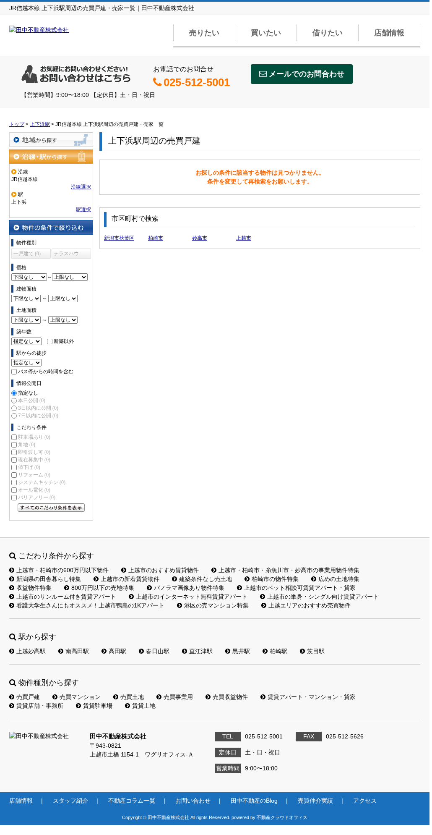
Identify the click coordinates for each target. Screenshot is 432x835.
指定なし (28, 393)
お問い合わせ (193, 800)
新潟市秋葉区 (119, 238)
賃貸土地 (144, 705)
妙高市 (199, 238)
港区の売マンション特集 (216, 605)
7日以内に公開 (38, 416)
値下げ (29, 467)
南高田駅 (77, 651)
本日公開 (31, 400)
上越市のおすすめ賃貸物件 (163, 570)
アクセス (365, 800)
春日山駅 (157, 651)
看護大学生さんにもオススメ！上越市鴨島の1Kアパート (90, 605)
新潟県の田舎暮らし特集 (48, 579)
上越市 (243, 238)
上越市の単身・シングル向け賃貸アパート (323, 596)
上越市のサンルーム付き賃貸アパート (66, 596)
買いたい (266, 33)
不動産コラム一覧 (131, 800)
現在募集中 (34, 460)
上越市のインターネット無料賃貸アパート (191, 596)
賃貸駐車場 (97, 705)
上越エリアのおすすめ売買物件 (309, 605)
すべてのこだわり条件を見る (51, 507)
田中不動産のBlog (254, 800)
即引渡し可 (34, 452)
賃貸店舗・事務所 (39, 705)
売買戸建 (28, 697)
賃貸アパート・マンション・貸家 (312, 697)
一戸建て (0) (27, 254)
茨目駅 (316, 651)
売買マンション (80, 697)
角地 (26, 445)
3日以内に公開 (38, 408)
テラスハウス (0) (66, 255)
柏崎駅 (278, 651)
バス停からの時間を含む (45, 371)
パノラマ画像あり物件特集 (189, 587)
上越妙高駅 (31, 651)
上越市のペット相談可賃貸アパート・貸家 (300, 587)
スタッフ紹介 (70, 800)
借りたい (327, 33)
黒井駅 (241, 651)
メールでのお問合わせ (306, 74)
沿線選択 (81, 187)
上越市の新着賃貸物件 (130, 579)
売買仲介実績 (315, 800)
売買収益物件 (230, 697)
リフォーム (34, 475)
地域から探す (51, 139)
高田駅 (117, 651)
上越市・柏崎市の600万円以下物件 (62, 570)
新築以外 (64, 341)
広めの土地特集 (338, 579)
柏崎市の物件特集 (275, 579)
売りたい (204, 33)
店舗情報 (389, 33)
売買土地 (132, 697)
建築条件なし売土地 (205, 579)
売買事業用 (178, 697)
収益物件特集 (34, 587)
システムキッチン (41, 482)
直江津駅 (201, 651)
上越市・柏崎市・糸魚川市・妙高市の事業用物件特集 (289, 570)
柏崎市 (155, 238)
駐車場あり (34, 437)
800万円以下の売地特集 (102, 587)
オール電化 (34, 490)
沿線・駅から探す (51, 156)
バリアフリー (36, 497)
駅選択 (83, 209)
